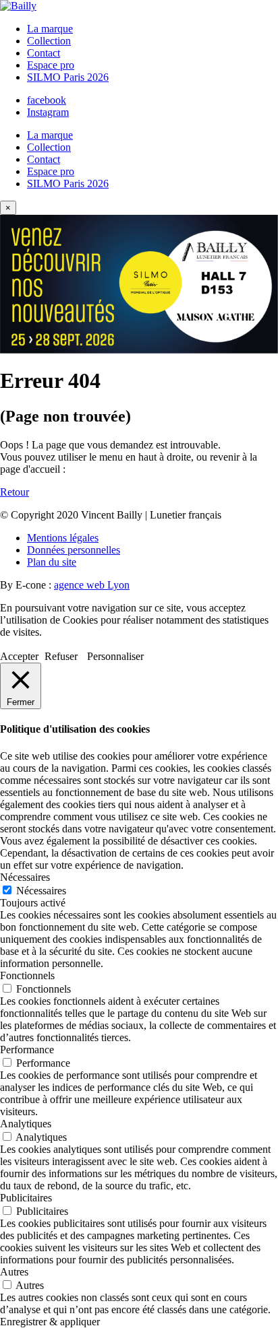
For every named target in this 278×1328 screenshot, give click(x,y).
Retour (14, 492)
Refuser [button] (61, 656)
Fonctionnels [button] (27, 975)
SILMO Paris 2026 (68, 77)
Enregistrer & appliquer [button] (50, 1321)
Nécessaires (41, 890)
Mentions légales (63, 537)
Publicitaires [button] (26, 1197)
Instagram (48, 112)
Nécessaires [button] (25, 877)
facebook (46, 100)
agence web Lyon (92, 585)
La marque (50, 28)
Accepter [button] (19, 656)
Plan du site (51, 562)
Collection (49, 40)
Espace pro (50, 65)
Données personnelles (73, 550)
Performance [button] (27, 1049)
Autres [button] (14, 1271)
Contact (43, 53)
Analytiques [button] (25, 1123)
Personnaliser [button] (115, 656)
